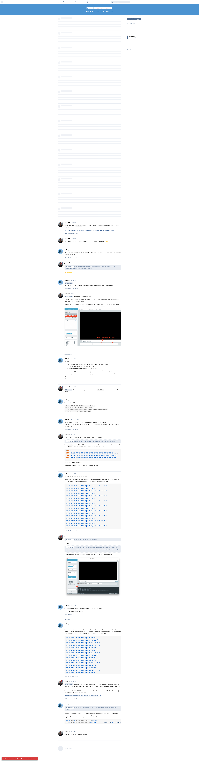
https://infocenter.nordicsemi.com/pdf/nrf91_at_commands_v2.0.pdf (83, 695)
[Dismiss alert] (36, 758)
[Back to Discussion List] (2, 2)
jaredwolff (69, 283)
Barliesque (70, 266)
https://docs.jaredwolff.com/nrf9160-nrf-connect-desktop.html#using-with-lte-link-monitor (89, 230)
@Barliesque (68, 389)
